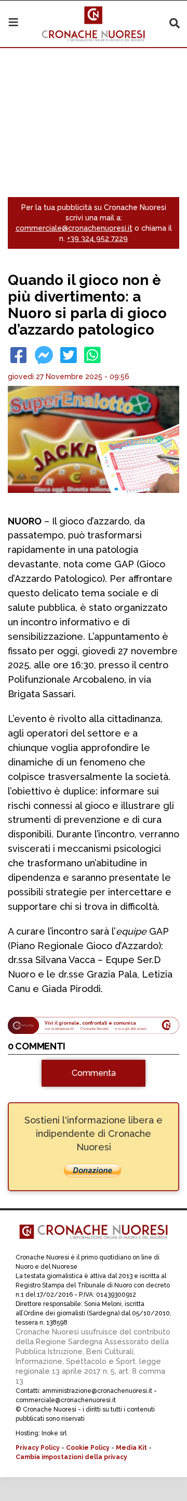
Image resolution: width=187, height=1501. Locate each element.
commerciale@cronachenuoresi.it (74, 228)
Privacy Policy (38, 1447)
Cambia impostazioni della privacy (71, 1457)
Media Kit (131, 1447)
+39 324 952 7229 (97, 238)
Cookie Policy (88, 1447)
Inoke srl (54, 1433)
